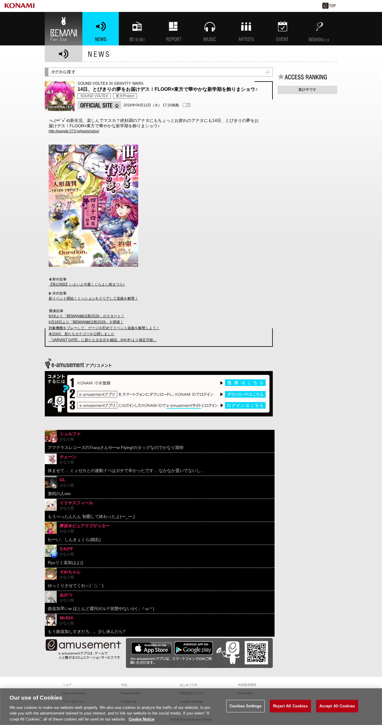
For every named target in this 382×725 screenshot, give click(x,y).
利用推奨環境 (247, 684)
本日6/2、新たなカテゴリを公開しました (82, 334)
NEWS (100, 28)
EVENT (282, 28)
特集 (173, 28)
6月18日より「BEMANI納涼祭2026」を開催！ (86, 322)
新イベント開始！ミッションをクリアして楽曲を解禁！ (93, 298)
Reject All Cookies (290, 706)
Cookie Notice (141, 719)
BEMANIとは (319, 28)
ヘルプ (67, 684)
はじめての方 (189, 684)
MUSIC (210, 28)
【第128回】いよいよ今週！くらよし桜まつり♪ (87, 284)
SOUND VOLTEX (94, 96)
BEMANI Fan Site (63, 28)
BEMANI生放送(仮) (137, 28)
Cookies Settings (245, 706)
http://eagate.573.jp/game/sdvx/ (74, 131)
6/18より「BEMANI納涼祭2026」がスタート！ (86, 316)
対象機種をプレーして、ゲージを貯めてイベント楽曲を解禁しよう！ (104, 328)
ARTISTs (246, 28)
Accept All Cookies (337, 706)
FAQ (124, 684)
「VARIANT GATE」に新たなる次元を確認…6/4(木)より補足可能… (103, 340)
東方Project (125, 96)
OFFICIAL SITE (99, 105)
